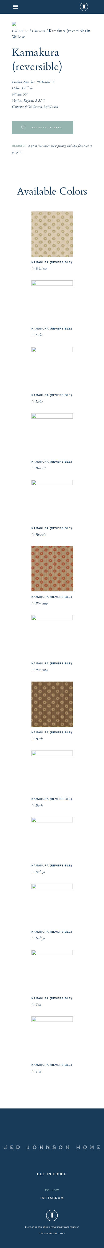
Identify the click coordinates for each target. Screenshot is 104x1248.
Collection (20, 31)
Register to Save (45, 127)
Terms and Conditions (52, 1233)
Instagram (52, 1198)
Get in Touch (52, 1174)
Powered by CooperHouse (64, 1227)
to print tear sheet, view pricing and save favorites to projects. (52, 149)
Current (38, 31)
